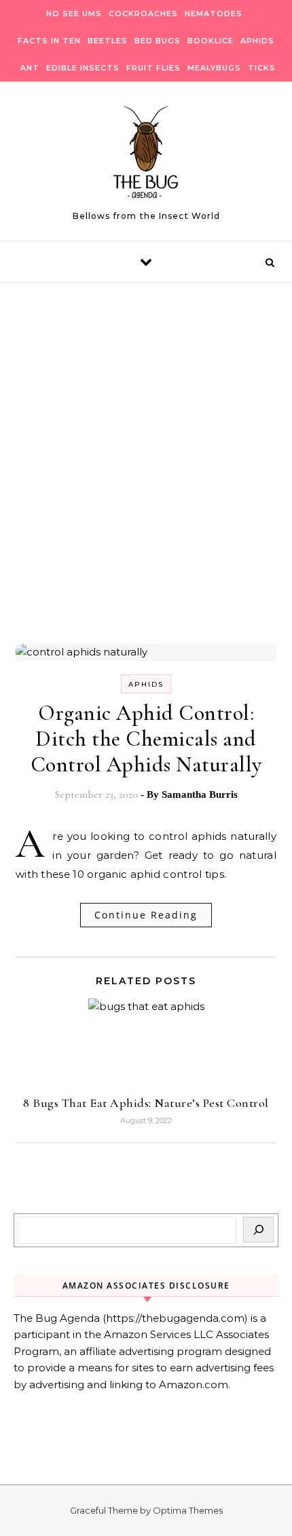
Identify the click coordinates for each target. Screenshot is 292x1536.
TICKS (262, 68)
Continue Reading (146, 914)
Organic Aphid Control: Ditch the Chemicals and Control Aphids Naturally (146, 738)
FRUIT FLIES (153, 68)
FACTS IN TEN (49, 40)
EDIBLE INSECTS (83, 68)
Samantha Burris (200, 794)
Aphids (146, 684)
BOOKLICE (210, 40)
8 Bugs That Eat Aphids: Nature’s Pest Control (146, 1102)
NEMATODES (213, 13)
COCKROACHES (143, 13)
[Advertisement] (146, 489)
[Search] (258, 1229)
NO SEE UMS (74, 13)
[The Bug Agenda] (146, 155)
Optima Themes (188, 1510)
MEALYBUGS (214, 68)
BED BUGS (157, 40)
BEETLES (108, 40)
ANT (29, 68)
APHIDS (257, 40)
